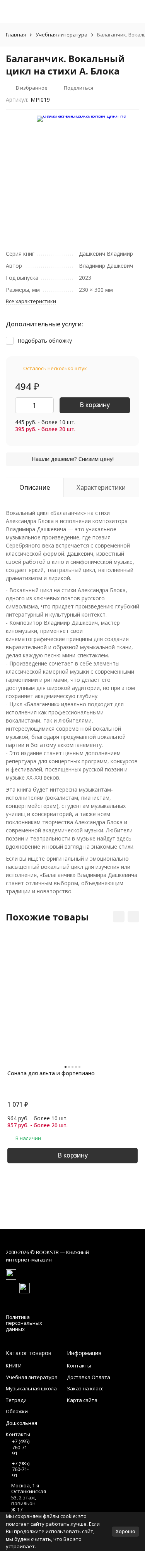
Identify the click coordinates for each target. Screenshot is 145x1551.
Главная (16, 34)
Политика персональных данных (24, 1323)
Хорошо (125, 1531)
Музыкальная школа (31, 1388)
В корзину (95, 404)
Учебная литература (61, 34)
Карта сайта (82, 1400)
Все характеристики (31, 301)
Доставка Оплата (88, 1377)
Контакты (79, 1365)
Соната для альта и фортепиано (51, 1073)
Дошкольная (21, 1422)
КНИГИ (14, 1365)
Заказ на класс (85, 1388)
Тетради (16, 1400)
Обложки (17, 1411)
